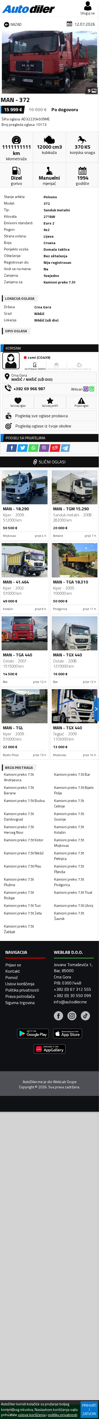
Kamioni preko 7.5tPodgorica (69, 881)
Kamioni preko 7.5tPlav (22, 866)
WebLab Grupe (65, 1081)
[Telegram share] (65, 448)
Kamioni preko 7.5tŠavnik (69, 915)
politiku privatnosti (62, 1414)
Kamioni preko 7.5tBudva (24, 800)
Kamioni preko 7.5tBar (72, 774)
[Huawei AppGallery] (49, 1049)
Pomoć (11, 977)
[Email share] (55, 448)
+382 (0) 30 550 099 (72, 995)
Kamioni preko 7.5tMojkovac (69, 842)
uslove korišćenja (32, 1414)
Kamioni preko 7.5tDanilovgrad (19, 816)
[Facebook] (58, 1016)
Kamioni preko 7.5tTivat (73, 892)
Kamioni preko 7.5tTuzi (22, 905)
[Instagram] (72, 1016)
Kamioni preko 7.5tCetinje (69, 803)
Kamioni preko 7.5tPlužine (19, 881)
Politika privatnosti (22, 990)
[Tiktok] (85, 1016)
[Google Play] (33, 1034)
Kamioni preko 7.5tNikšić (24, 853)
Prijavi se (13, 965)
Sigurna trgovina (20, 1002)
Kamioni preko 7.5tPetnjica (69, 855)
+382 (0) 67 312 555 (72, 989)
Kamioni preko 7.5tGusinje (69, 816)
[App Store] (67, 1034)
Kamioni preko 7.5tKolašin (69, 829)
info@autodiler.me (70, 1002)
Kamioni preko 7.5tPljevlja (69, 868)
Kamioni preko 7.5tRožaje (19, 895)
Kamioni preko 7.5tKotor (23, 840)
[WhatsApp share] (33, 448)
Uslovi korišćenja (19, 984)
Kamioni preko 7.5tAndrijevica (19, 777)
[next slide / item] (94, 62)
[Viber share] (44, 448)
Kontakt (12, 971)
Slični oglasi (52, 462)
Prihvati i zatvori (89, 1409)
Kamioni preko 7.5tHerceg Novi (19, 829)
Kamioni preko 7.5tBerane (19, 790)
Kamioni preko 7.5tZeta (23, 913)
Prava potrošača (20, 996)
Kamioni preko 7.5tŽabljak (19, 928)
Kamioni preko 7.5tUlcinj (73, 905)
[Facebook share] (11, 448)
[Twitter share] (22, 448)
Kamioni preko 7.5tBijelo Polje (74, 790)
